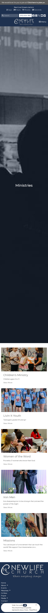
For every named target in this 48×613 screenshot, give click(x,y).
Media (3, 598)
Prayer (3, 596)
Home (3, 583)
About (3, 585)
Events (4, 588)
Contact (4, 601)
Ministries (4, 590)
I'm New (4, 593)
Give (3, 603)
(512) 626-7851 (25, 15)
